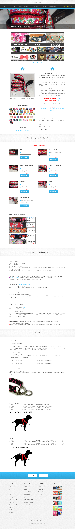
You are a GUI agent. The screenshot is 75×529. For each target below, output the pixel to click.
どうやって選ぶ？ (35, 6)
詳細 (59, 98)
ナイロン (27, 130)
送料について (41, 489)
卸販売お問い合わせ (28, 502)
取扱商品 (26, 6)
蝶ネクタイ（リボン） (14, 504)
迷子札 (10, 509)
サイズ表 (51, 155)
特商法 (39, 497)
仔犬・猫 (11, 507)
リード (10, 494)
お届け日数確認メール (29, 499)
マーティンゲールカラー (14, 491)
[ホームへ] (31, 520)
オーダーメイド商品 (14, 277)
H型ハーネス (12, 502)
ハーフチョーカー (13, 489)
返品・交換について (42, 491)
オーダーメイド (48, 103)
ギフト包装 (40, 494)
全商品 (25, 486)
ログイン (9, 6)
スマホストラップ (13, 512)
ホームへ (43, 475)
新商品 (20, 6)
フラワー (22, 130)
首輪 (10, 486)
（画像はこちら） (24, 296)
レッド (17, 130)
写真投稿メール (27, 494)
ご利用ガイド (44, 6)
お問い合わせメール (28, 497)
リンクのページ (27, 504)
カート (15, 6)
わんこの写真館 (52, 6)
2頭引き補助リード (13, 497)
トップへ (33, 475)
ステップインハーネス (14, 499)
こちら (23, 307)
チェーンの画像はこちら (24, 284)
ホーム (3, 6)
